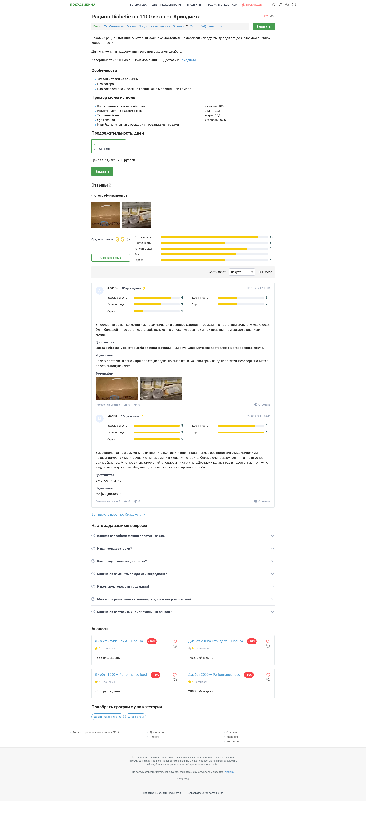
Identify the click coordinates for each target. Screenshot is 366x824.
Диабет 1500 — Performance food (121, 675)
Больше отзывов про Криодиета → (118, 514)
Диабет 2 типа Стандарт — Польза (215, 641)
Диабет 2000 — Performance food (214, 675)
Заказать (264, 26)
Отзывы (179, 26)
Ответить (264, 404)
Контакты (232, 741)
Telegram (228, 771)
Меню (131, 26)
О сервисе (232, 732)
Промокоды (254, 4)
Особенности (114, 26)
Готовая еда (138, 4)
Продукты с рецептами (221, 4)
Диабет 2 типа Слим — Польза (119, 641)
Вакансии (232, 736)
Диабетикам (136, 716)
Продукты (194, 4)
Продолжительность (154, 26)
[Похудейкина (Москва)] (82, 3)
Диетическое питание (166, 4)
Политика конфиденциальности (162, 792)
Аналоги (215, 26)
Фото (194, 26)
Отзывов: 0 (202, 648)
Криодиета (188, 60)
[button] (280, 4)
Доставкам (157, 732)
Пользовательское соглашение (205, 792)
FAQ (203, 26)
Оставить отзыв (110, 257)
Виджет (154, 736)
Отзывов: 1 (109, 648)
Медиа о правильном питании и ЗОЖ (96, 732)
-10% (151, 641)
